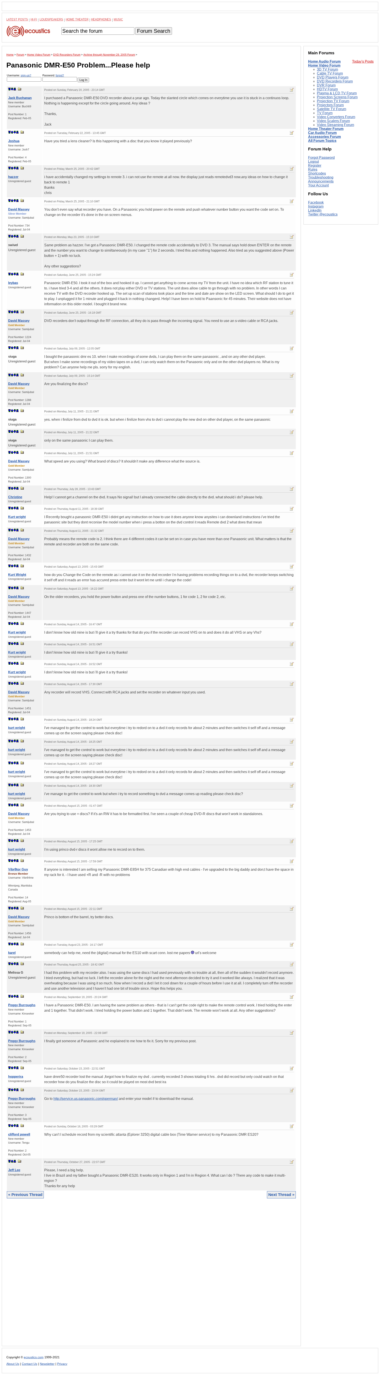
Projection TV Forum (333, 101)
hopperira (15, 1076)
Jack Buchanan (20, 98)
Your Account (318, 185)
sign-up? (26, 75)
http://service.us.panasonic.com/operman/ (85, 1099)
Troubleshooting (320, 177)
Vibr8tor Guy (18, 869)
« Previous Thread (25, 1194)
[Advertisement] (138, 1276)
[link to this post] (19, 89)
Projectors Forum (330, 105)
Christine (15, 497)
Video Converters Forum (336, 117)
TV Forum (324, 113)
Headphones (101, 19)
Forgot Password (321, 157)
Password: (53, 75)
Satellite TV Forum (331, 109)
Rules (312, 169)
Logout (313, 161)
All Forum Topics (322, 141)
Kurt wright (17, 517)
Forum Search (153, 31)
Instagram (315, 206)
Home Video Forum (324, 65)
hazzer (13, 177)
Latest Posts (17, 19)
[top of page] (9, 89)
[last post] (14, 89)
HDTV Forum (327, 89)
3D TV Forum (327, 69)
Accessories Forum (324, 137)
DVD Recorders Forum (335, 81)
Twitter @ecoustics (323, 214)
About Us (12, 1364)
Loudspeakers (51, 19)
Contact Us (29, 1364)
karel (12, 952)
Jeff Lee (14, 1170)
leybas (13, 283)
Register (314, 165)
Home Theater (77, 19)
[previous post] (12, 132)
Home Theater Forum (325, 129)
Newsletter (47, 1364)
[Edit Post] (292, 89)
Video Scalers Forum (333, 121)
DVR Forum (326, 85)
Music (118, 19)
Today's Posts (363, 61)
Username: (19, 75)
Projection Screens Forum (337, 97)
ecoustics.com (34, 1357)
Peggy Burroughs (21, 1005)
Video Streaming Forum (335, 125)
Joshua (13, 141)
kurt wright (16, 728)
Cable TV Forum (330, 73)
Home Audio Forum (324, 61)
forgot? (60, 75)
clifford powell (19, 1134)
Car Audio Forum (322, 133)
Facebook (316, 202)
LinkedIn (315, 210)
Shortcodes (317, 173)
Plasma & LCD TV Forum (337, 93)
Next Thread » (281, 1194)
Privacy (62, 1364)
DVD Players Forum (332, 77)
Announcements (321, 181)
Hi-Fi (34, 19)
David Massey (18, 209)
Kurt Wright (17, 574)
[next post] (12, 89)
